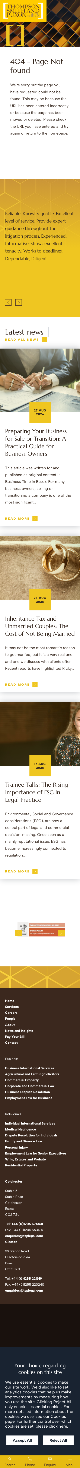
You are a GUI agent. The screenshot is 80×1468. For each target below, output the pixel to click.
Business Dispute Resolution (27, 1092)
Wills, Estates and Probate (25, 1159)
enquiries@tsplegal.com (24, 1236)
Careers (11, 1013)
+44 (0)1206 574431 (27, 1224)
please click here (51, 1426)
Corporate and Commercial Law (29, 1086)
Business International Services (29, 1068)
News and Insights (19, 1031)
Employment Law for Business (28, 1098)
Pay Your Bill (15, 1037)
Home (9, 1001)
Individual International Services (30, 1123)
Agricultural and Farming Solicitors (32, 1074)
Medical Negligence (20, 1129)
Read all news (22, 340)
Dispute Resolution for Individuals (31, 1135)
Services (12, 1007)
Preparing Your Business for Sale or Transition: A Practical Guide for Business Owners (36, 442)
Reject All (58, 1440)
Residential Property (21, 1165)
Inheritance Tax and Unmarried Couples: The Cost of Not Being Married (40, 626)
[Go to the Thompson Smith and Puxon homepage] (23, 11)
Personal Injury (16, 1147)
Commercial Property (22, 1080)
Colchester (13, 1181)
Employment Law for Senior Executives (36, 1153)
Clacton (11, 1242)
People (10, 1019)
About (10, 1025)
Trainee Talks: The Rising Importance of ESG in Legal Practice (36, 792)
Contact (11, 1043)
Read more (17, 519)
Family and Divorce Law (23, 1141)
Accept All (22, 1440)
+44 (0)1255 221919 (27, 1279)
